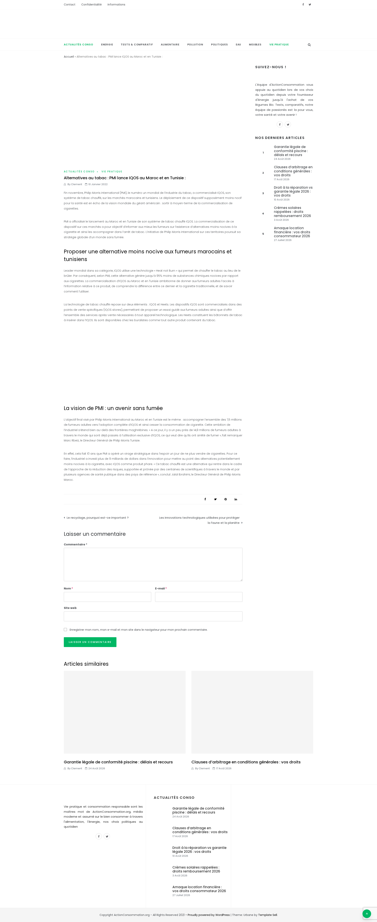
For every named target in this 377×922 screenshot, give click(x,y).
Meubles (255, 44)
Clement (76, 184)
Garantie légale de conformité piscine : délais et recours (291, 150)
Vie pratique (279, 44)
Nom (68, 588)
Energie (107, 44)
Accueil (69, 57)
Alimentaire (170, 44)
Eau (238, 44)
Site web (70, 608)
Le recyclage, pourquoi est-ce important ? (98, 518)
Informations (116, 4)
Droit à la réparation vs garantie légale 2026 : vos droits (293, 191)
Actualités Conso (78, 44)
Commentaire (74, 544)
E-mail (161, 588)
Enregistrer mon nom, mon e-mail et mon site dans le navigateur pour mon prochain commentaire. (139, 630)
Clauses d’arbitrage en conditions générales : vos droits (293, 171)
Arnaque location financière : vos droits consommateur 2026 (292, 232)
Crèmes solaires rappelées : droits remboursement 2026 (292, 211)
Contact (69, 4)
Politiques (219, 44)
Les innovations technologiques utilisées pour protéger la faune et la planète (199, 520)
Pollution (195, 44)
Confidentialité (91, 4)
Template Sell (267, 915)
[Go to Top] (366, 913)
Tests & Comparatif (137, 44)
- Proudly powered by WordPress (208, 915)
